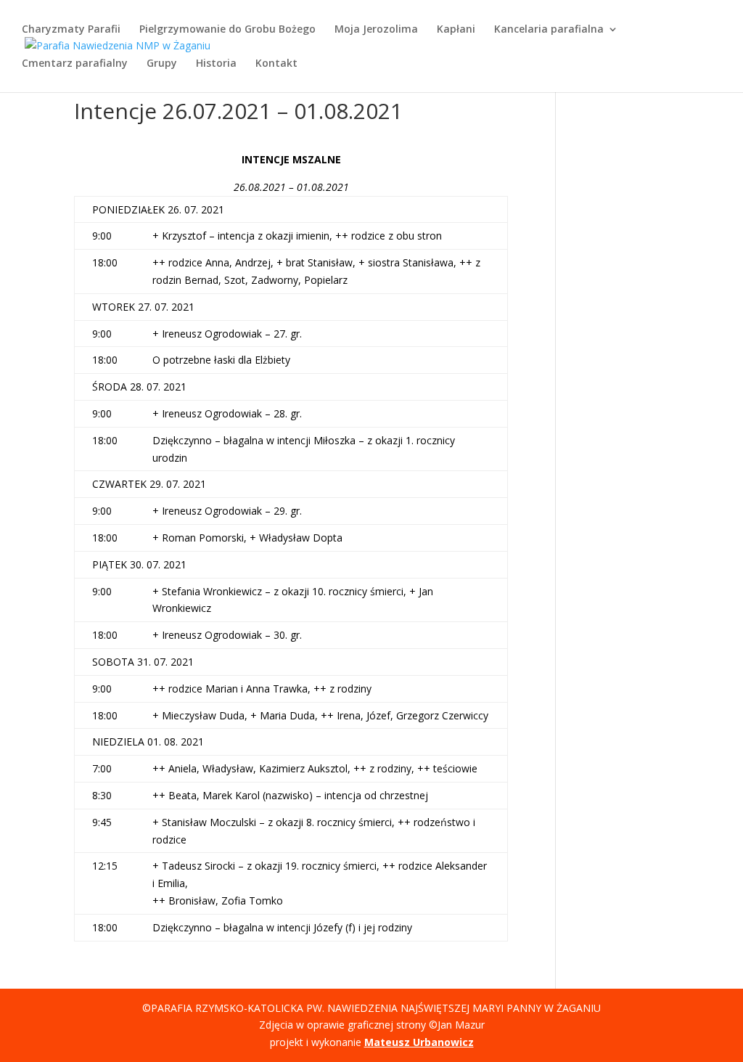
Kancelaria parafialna (549, 30)
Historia (216, 64)
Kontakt (276, 64)
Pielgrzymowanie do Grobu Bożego (227, 30)
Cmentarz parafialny (75, 64)
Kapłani (456, 30)
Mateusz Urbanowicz (419, 1042)
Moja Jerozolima (376, 30)
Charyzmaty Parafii (71, 30)
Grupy (162, 64)
